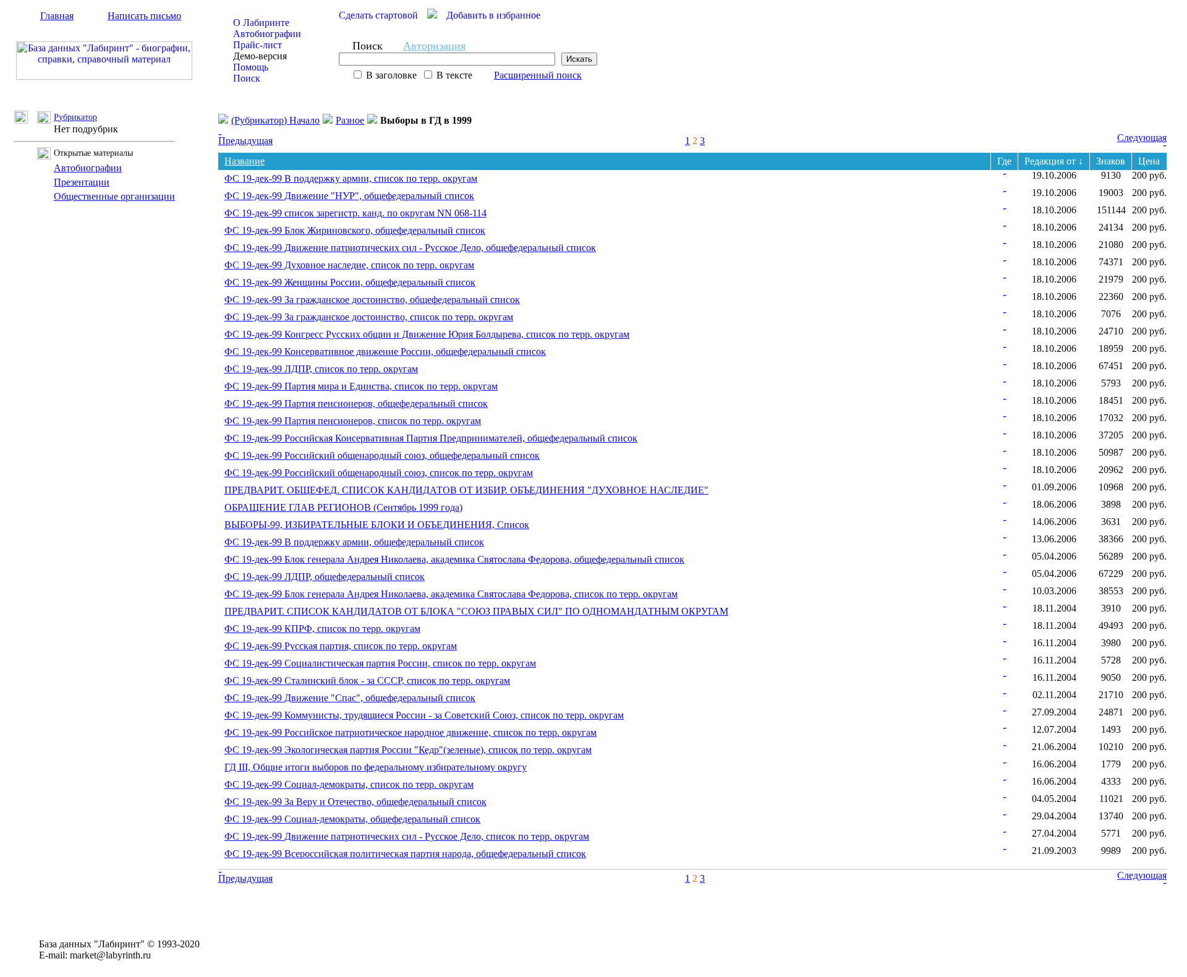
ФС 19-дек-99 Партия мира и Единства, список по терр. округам (361, 386)
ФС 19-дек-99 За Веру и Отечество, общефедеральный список (355, 801)
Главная (57, 16)
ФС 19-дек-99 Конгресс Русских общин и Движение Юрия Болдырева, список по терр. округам (426, 334)
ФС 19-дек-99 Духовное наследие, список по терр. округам (349, 265)
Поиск (246, 78)
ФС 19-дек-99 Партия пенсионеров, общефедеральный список (356, 403)
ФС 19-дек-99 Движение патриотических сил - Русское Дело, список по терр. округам (406, 836)
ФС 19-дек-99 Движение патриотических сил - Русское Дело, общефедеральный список (410, 247)
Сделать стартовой (378, 15)
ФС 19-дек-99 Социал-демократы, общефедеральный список (352, 819)
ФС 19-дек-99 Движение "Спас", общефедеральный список (349, 698)
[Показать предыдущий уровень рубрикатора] (25, 120)
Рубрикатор (75, 117)
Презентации (81, 182)
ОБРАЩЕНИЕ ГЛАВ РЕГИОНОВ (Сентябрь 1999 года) (343, 507)
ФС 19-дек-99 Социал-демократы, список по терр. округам (349, 784)
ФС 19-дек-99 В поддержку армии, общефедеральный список (354, 542)
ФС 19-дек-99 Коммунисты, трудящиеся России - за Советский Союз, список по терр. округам (424, 715)
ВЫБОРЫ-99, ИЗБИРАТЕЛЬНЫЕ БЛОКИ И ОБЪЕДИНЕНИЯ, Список (376, 524)
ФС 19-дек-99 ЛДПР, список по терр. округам (321, 369)
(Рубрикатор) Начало (275, 120)
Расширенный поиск (538, 75)
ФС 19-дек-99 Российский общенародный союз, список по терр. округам (378, 472)
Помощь (250, 67)
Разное (350, 120)
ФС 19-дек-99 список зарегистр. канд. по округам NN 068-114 (355, 213)
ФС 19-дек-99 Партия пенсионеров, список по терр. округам (352, 421)
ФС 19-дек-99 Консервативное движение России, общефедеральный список (385, 351)
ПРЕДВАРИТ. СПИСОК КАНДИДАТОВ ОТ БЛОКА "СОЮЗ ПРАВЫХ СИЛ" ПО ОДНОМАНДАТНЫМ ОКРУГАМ (476, 611)
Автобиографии (267, 33)
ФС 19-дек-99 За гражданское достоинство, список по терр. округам (368, 317)
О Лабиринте (261, 22)
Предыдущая (245, 140)
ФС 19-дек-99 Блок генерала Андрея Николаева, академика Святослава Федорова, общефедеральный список (454, 559)
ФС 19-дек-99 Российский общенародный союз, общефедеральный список (382, 455)
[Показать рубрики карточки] (1004, 171)
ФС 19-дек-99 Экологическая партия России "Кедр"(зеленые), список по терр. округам (408, 749)
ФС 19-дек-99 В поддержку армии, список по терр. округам (350, 178)
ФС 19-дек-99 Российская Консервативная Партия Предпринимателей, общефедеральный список (430, 438)
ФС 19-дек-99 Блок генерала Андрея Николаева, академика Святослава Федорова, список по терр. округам (451, 594)
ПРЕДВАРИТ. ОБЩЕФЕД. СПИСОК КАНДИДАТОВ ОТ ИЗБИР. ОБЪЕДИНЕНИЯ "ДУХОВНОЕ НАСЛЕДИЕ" (466, 490)
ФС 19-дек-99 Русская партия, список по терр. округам (340, 646)
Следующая (1142, 137)
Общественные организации (114, 196)
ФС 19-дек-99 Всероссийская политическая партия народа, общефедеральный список (405, 853)
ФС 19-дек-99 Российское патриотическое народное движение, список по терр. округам (410, 732)
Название (244, 161)
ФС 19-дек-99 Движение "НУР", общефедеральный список (349, 195)
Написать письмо (144, 16)
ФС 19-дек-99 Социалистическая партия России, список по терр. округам (380, 663)
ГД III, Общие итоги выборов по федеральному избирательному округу (375, 767)
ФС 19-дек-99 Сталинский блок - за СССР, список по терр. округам (367, 680)
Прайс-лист (257, 45)
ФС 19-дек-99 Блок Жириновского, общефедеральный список (354, 230)
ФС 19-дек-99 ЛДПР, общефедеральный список (324, 576)
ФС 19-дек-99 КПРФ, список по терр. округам (322, 628)
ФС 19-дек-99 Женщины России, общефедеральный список (349, 282)
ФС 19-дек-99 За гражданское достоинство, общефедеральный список (372, 299)
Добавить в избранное (493, 15)
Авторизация (434, 46)
